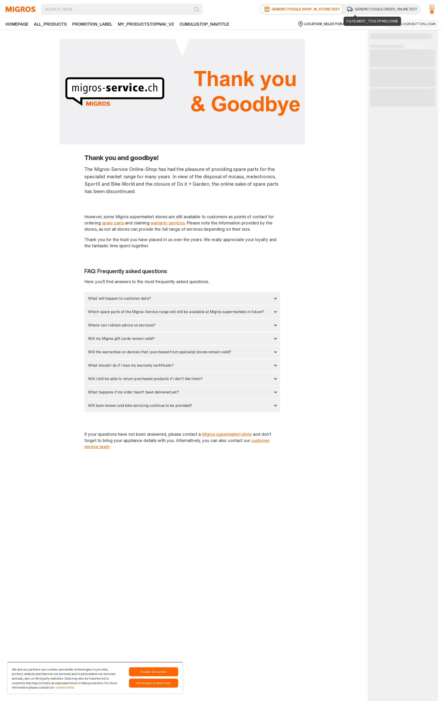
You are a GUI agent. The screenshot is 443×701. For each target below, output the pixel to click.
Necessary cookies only (154, 683)
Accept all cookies (154, 672)
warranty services (168, 223)
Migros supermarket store (227, 434)
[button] (182, 298)
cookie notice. (65, 687)
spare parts (113, 223)
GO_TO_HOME (21, 9)
